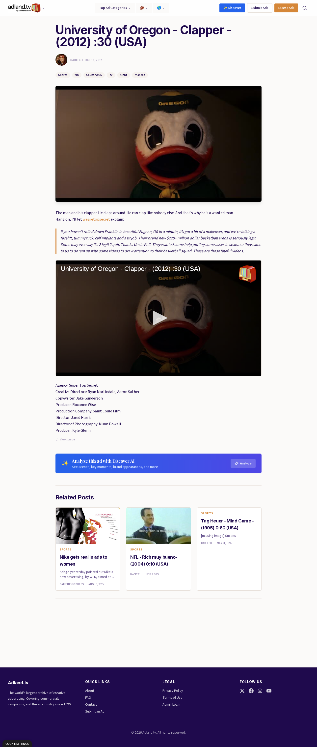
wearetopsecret (96, 219)
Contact (91, 704)
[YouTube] (268, 690)
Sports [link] (66, 550)
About (89, 690)
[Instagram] (260, 690)
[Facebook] (251, 690)
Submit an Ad (95, 711)
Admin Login (171, 704)
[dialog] (17, 743)
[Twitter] (242, 690)
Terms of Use (172, 697)
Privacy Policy (172, 690)
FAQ (88, 697)
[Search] (304, 7)
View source (67, 440)
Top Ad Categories (113, 7)
